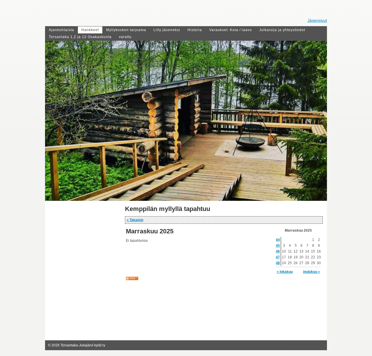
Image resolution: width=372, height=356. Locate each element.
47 (278, 257)
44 (278, 240)
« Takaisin (135, 220)
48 (278, 263)
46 (278, 251)
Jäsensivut (317, 20)
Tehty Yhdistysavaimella (305, 345)
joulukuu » (311, 272)
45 (278, 246)
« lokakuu (285, 272)
